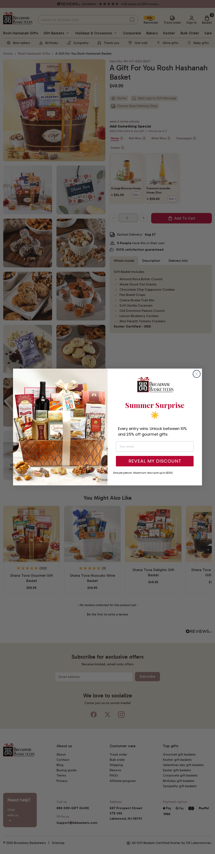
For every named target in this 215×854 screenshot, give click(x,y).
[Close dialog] (196, 374)
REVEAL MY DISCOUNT (154, 461)
